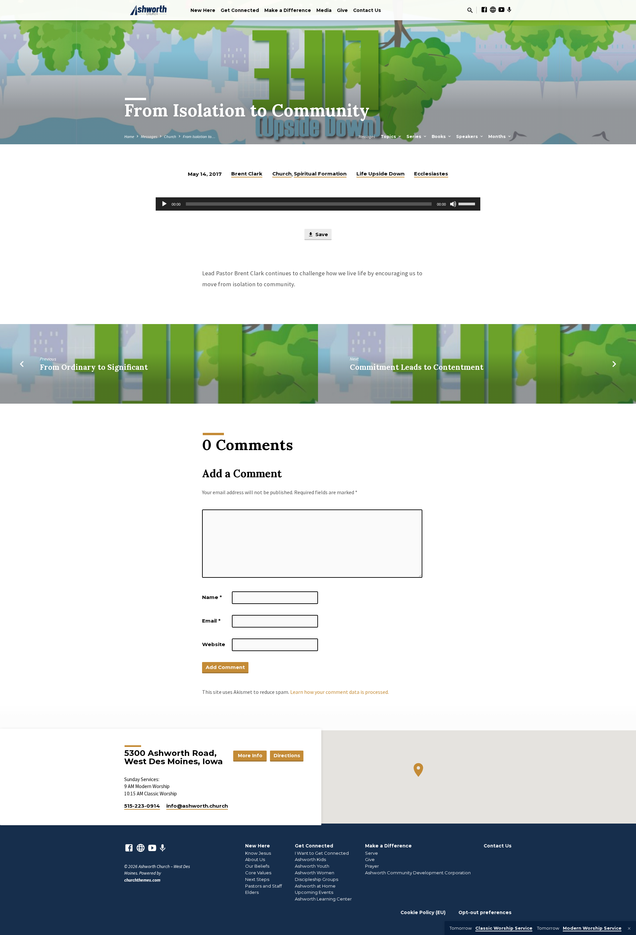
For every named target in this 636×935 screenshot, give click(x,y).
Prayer (372, 866)
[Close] (629, 928)
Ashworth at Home (315, 886)
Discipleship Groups (316, 879)
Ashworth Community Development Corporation (418, 872)
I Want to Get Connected (322, 853)
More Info (250, 756)
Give (342, 10)
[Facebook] (484, 9)
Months (497, 136)
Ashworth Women (314, 872)
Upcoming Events (314, 892)
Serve (371, 853)
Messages (149, 136)
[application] (318, 204)
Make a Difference (287, 10)
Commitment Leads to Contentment (416, 367)
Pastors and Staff (263, 886)
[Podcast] (509, 10)
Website (213, 644)
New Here (202, 10)
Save (321, 234)
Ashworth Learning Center (323, 899)
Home (129, 136)
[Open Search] (470, 10)
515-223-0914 (142, 806)
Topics (389, 136)
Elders (252, 892)
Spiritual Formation (320, 173)
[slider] (467, 203)
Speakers (467, 136)
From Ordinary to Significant (94, 367)
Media (324, 10)
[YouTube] (501, 9)
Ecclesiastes (431, 173)
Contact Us (367, 10)
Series (414, 136)
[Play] (164, 204)
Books (439, 136)
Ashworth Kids (310, 859)
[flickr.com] (493, 9)
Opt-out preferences (484, 912)
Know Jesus (258, 853)
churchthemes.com (142, 880)
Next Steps (257, 879)
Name (212, 597)
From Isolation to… (199, 136)
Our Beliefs (257, 866)
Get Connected (240, 10)
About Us (255, 859)
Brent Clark (246, 173)
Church (170, 136)
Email (211, 621)
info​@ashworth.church (197, 806)
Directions (287, 756)
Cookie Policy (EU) (423, 912)
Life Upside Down (380, 173)
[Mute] (453, 204)
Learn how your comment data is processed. (339, 692)
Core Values (258, 872)
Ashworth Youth (312, 866)
